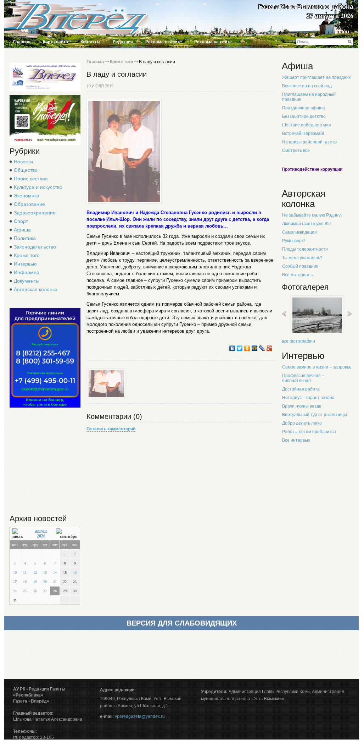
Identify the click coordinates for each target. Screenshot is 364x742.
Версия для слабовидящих (182, 623)
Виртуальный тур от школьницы (314, 414)
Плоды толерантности (305, 249)
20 (45, 582)
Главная (21, 41)
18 (25, 582)
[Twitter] (239, 348)
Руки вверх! (293, 240)
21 (55, 582)
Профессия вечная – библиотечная (303, 378)
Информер (26, 272)
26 (35, 591)
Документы (26, 281)
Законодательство (35, 247)
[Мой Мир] (254, 348)
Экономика (26, 195)
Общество (26, 170)
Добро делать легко (302, 423)
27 (45, 591)
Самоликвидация (299, 232)
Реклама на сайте (213, 41)
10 (15, 572)
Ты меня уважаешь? (302, 257)
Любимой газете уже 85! (306, 223)
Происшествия (31, 178)
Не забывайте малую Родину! (312, 215)
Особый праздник (300, 266)
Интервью (25, 264)
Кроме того (27, 255)
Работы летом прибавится (309, 431)
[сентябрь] (66, 533)
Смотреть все (296, 150)
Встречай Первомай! (303, 133)
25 (25, 591)
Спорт (21, 221)
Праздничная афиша (303, 107)
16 (75, 572)
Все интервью (296, 440)
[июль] (19, 533)
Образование (29, 204)
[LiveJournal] (262, 348)
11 (25, 572)
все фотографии (298, 341)
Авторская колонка (35, 289)
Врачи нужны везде (301, 406)
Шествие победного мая (306, 124)
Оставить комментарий (110, 428)
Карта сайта (55, 41)
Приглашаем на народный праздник (309, 97)
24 (15, 591)
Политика (25, 238)
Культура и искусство (38, 187)
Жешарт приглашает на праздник (316, 77)
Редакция (123, 41)
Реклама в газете (163, 41)
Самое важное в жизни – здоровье (317, 367)
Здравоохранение (35, 212)
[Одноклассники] (247, 348)
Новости (23, 161)
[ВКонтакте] (232, 348)
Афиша (22, 230)
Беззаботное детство (304, 116)
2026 (41, 536)
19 (35, 582)
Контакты (90, 41)
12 (35, 572)
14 (55, 572)
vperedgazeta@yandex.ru (140, 716)
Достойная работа (301, 389)
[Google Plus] (269, 348)
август (41, 530)
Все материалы (298, 274)
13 (45, 572)
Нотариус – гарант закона (308, 397)
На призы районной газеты (309, 142)
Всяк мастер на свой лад (307, 85)
